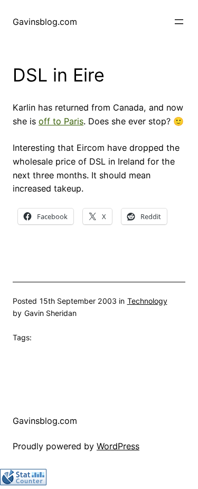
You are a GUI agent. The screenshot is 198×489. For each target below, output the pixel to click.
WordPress (118, 446)
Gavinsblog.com (45, 21)
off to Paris (61, 121)
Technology (147, 300)
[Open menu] (179, 21)
